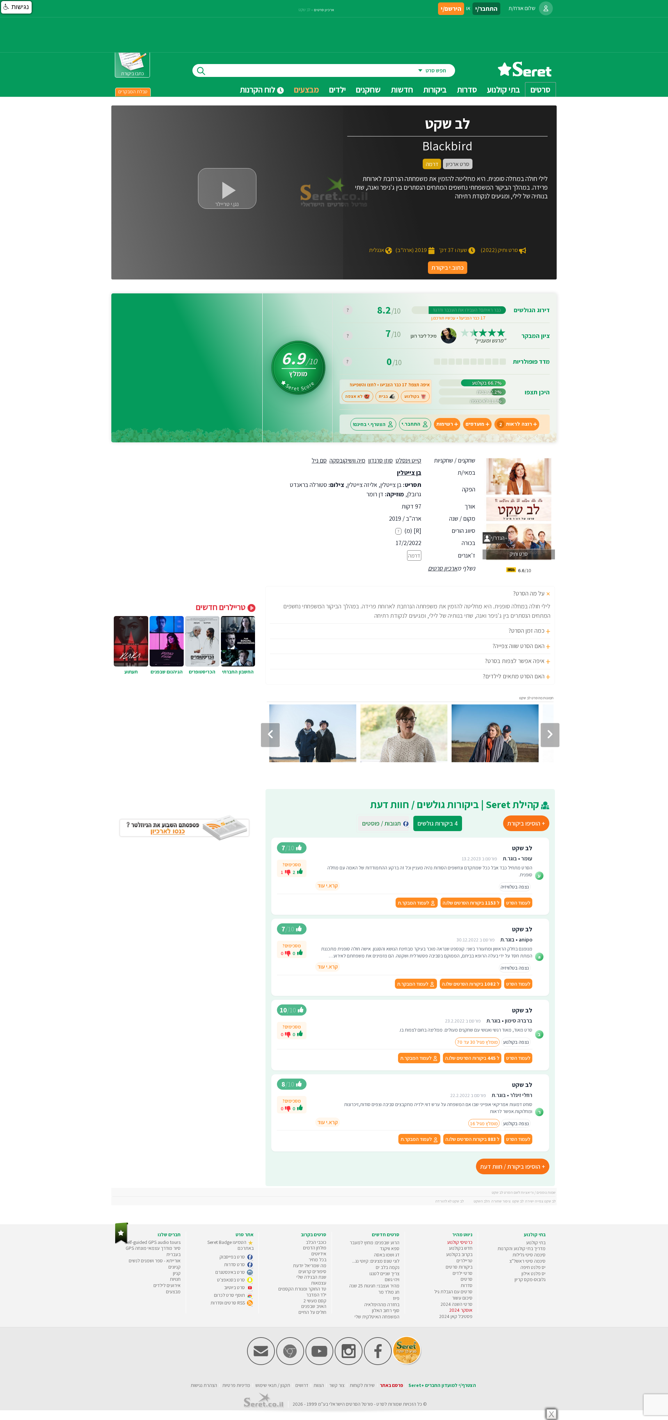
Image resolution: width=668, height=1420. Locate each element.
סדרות (466, 1285)
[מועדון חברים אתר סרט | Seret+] (261, 1363)
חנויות (175, 1279)
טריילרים (464, 1260)
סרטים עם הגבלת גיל (453, 1291)
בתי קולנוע (536, 1242)
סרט (380, 1404)
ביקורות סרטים (459, 1267)
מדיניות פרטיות (236, 1385)
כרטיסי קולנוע (459, 1242)
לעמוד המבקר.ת (414, 902)
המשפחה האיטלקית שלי (377, 1317)
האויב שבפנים (313, 1306)
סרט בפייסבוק (233, 1257)
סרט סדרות (235, 1264)
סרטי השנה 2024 (456, 1304)
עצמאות (318, 1283)
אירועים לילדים (167, 1285)
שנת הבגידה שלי (311, 1277)
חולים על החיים (312, 1312)
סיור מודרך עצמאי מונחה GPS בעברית (153, 1251)
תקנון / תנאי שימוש (272, 1385)
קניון (177, 1273)
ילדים (337, 89)
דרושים (301, 1385)
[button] (16, 7)
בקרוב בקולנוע (459, 1254)
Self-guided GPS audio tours (153, 1242)
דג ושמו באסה (386, 1255)
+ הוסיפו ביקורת (526, 823)
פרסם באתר (391, 1385)
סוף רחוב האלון (385, 1310)
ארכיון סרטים (442, 568)
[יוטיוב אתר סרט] (319, 1363)
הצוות (318, 1385)
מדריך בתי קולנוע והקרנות (522, 1248)
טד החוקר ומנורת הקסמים (302, 1289)
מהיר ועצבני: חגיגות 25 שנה (374, 1286)
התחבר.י (410, 424)
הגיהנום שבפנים (167, 672)
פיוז (396, 1298)
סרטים (466, 1279)
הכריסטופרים (202, 672)
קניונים (174, 1267)
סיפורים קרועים (312, 1271)
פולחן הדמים (314, 1248)
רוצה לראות (515, 424)
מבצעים (306, 89)
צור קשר (336, 1385)
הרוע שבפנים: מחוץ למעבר (374, 1242)
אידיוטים (318, 1254)
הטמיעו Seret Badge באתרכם (230, 1245)
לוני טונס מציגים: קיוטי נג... (375, 1261)
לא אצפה (354, 396)
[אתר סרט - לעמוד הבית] (121, 1242)
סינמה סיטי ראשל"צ (527, 1261)
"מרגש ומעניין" (490, 340)
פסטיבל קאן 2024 (455, 1316)
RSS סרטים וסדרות (228, 1303)
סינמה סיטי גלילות (529, 1255)
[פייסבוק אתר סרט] (378, 1363)
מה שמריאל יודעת (309, 1265)
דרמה (414, 555)
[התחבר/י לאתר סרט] (546, 8)
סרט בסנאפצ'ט (231, 1280)
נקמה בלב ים (387, 1267)
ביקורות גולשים (438, 823)
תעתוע (131, 672)
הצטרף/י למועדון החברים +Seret (442, 1385)
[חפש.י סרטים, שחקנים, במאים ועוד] (199, 70)
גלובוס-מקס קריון (530, 1279)
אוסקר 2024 (460, 1310)
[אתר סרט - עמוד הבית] (524, 74)
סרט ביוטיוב (235, 1287)
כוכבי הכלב (316, 1242)
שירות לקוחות (362, 1385)
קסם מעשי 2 (314, 1300)
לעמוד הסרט (518, 902)
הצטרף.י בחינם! (369, 424)
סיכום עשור (462, 1298)
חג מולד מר (388, 1292)
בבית (383, 396)
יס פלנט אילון (534, 1273)
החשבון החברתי (238, 672)
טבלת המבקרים (133, 91)
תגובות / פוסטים (383, 823)
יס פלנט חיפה (533, 1267)
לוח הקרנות (258, 89)
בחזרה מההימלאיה (381, 1304)
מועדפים (475, 424)
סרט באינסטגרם (230, 1272)
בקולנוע (411, 396)
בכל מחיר (317, 1259)
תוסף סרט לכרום (230, 1295)
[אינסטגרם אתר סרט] (349, 1363)
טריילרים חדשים (221, 607)
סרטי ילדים (462, 1273)
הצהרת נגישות (204, 1385)
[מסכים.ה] (300, 872)
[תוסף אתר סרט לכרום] (290, 1363)
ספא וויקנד (389, 1248)
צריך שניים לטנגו (384, 1273)
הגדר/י (497, 538)
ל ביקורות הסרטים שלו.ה (471, 902)
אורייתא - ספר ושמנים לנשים (155, 1260)
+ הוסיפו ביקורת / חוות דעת (512, 1166)
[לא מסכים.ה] (288, 872)
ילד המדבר (316, 1295)
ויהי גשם (392, 1279)
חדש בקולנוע (460, 1248)
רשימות (444, 424)
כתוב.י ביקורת (447, 267)
